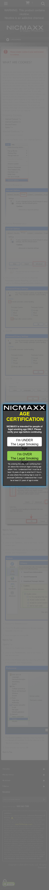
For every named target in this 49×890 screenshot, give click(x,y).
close (44, 484)
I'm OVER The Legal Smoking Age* (24, 456)
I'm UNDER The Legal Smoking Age (24, 442)
